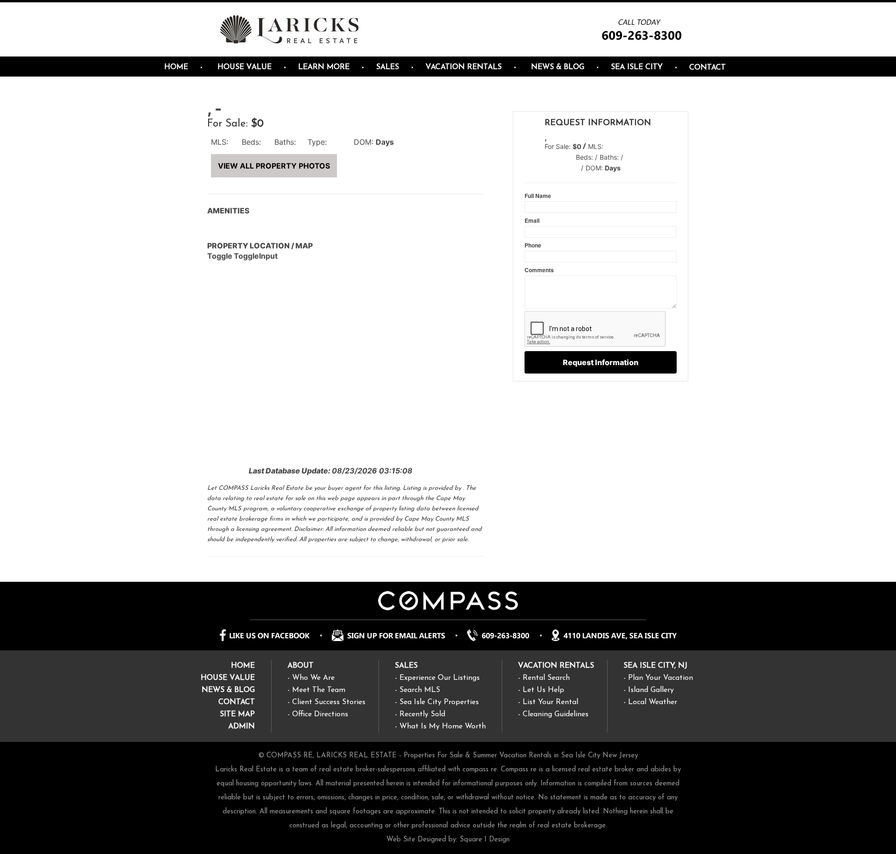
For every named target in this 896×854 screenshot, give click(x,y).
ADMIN (241, 726)
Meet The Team (318, 690)
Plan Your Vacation (660, 678)
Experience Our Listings (439, 678)
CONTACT (236, 702)
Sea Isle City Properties (439, 702)
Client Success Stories (328, 702)
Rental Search (546, 678)
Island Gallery (651, 690)
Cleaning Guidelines (555, 714)
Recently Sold (422, 714)
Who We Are (313, 678)
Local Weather (652, 702)
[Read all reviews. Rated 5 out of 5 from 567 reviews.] (530, 174)
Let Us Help (543, 690)
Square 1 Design (485, 839)
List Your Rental (550, 702)
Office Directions (320, 714)
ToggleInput (256, 256)
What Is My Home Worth (442, 726)
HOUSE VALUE (228, 678)
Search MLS (419, 690)
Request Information (600, 362)
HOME (243, 666)
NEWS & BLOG (228, 690)
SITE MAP (237, 714)
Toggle (219, 256)
